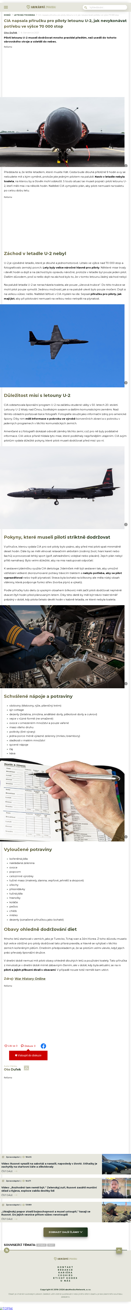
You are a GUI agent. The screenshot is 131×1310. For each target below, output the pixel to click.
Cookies (65, 1275)
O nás (65, 1280)
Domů (7, 15)
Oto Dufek (10, 32)
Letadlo (41, 1245)
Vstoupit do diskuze (29, 1055)
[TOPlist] (6, 1308)
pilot (51, 1245)
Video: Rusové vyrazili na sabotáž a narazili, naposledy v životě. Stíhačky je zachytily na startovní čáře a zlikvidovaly (49, 1165)
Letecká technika (24, 15)
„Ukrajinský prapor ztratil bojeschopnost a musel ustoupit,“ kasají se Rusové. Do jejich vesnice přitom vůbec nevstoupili (45, 1213)
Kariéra (65, 1272)
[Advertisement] (65, 72)
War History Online (30, 979)
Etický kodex (65, 1278)
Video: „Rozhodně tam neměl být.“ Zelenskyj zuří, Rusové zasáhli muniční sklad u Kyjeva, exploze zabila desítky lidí (49, 1189)
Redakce (65, 1270)
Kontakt (65, 1267)
